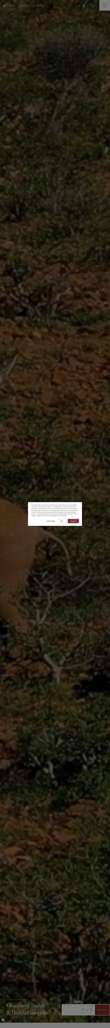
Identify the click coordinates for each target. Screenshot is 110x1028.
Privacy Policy (50, 508)
